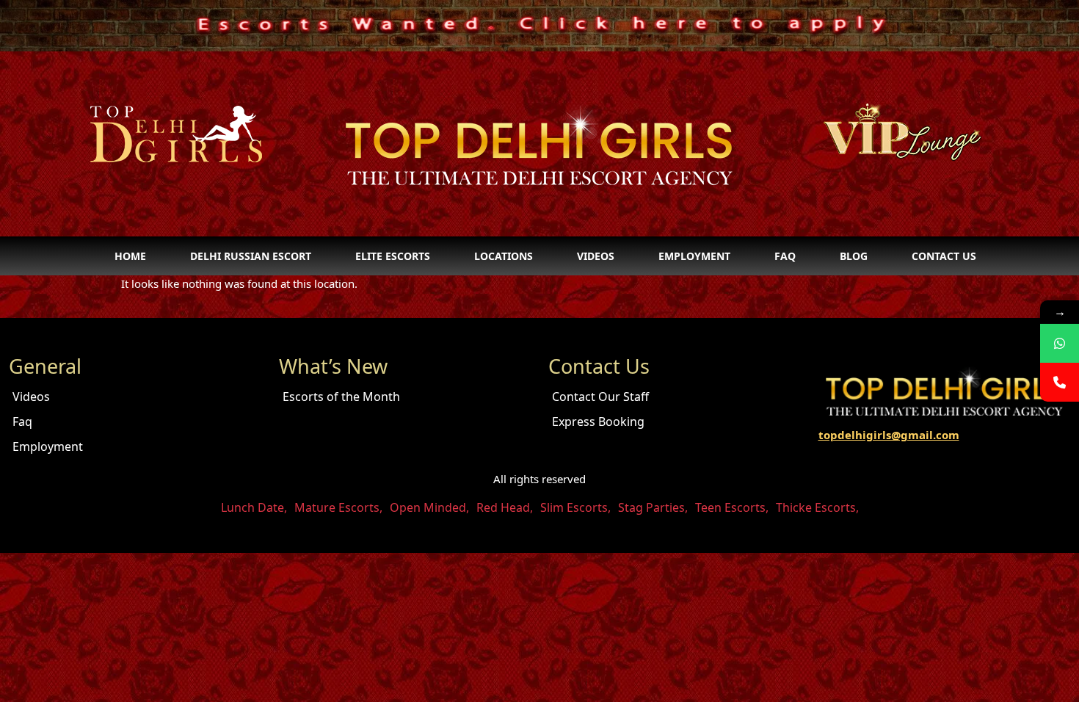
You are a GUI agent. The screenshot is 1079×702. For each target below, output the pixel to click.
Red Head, (504, 507)
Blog (854, 256)
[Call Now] (1059, 382)
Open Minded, (429, 507)
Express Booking (598, 421)
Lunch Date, (254, 507)
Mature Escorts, (338, 507)
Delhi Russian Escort (250, 256)
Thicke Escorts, (817, 507)
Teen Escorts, (732, 507)
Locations (503, 256)
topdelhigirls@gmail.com (888, 434)
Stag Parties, (653, 507)
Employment (694, 256)
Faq (785, 256)
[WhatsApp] (1059, 343)
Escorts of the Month (341, 396)
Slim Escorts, (575, 507)
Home (130, 256)
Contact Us (944, 256)
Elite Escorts (392, 256)
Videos (595, 256)
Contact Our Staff (600, 396)
